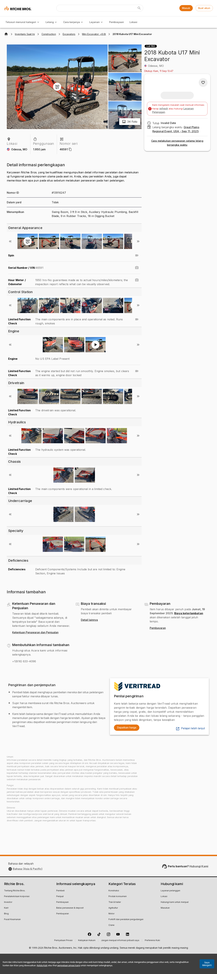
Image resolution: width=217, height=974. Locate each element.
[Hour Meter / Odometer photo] (136, 280)
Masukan (165, 908)
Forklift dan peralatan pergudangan (125, 919)
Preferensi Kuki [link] (152, 940)
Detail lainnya (89, 620)
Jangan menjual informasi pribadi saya (120, 940)
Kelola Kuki (42, 965)
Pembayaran (158, 628)
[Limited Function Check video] (136, 319)
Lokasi (133, 22)
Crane (111, 925)
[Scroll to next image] (138, 241)
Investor (8, 902)
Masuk (186, 8)
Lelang (50, 22)
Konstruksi (113, 890)
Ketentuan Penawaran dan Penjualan (35, 633)
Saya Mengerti (207, 964)
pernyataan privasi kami (68, 965)
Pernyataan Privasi (63, 940)
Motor (111, 913)
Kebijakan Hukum (86, 940)
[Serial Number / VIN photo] (136, 267)
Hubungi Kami (198, 866)
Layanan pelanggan (170, 890)
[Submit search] (139, 8)
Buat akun (204, 8)
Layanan (94, 22)
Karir (6, 908)
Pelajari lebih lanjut (193, 728)
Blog (6, 913)
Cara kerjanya (71, 22)
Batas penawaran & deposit (70, 908)
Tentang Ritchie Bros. (14, 890)
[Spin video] (136, 255)
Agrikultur (113, 908)
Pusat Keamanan (12, 919)
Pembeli (60, 890)
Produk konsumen (117, 896)
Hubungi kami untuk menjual (175, 902)
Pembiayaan (116, 22)
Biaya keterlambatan (188, 613)
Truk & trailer (114, 902)
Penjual (60, 896)
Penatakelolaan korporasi (16, 896)
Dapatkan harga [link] (126, 727)
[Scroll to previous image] (10, 241)
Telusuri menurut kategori (20, 22)
